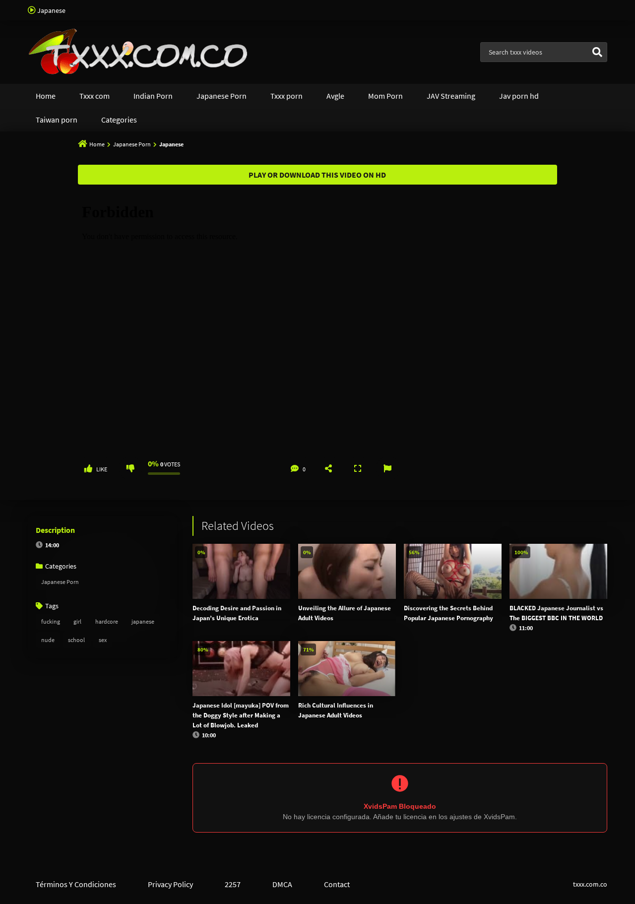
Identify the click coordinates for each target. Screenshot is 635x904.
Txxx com (94, 96)
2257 (233, 884)
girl (77, 621)
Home (46, 96)
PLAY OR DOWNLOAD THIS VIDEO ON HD (317, 175)
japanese (142, 621)
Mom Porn (385, 96)
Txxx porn (286, 96)
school (76, 640)
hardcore (106, 621)
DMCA (282, 884)
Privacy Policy (170, 884)
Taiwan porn (56, 120)
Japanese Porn (221, 96)
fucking (50, 621)
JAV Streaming (451, 96)
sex (103, 640)
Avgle (335, 96)
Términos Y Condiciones (76, 884)
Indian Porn (153, 96)
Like (101, 469)
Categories (119, 120)
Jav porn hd (519, 96)
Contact (337, 884)
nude (48, 640)
